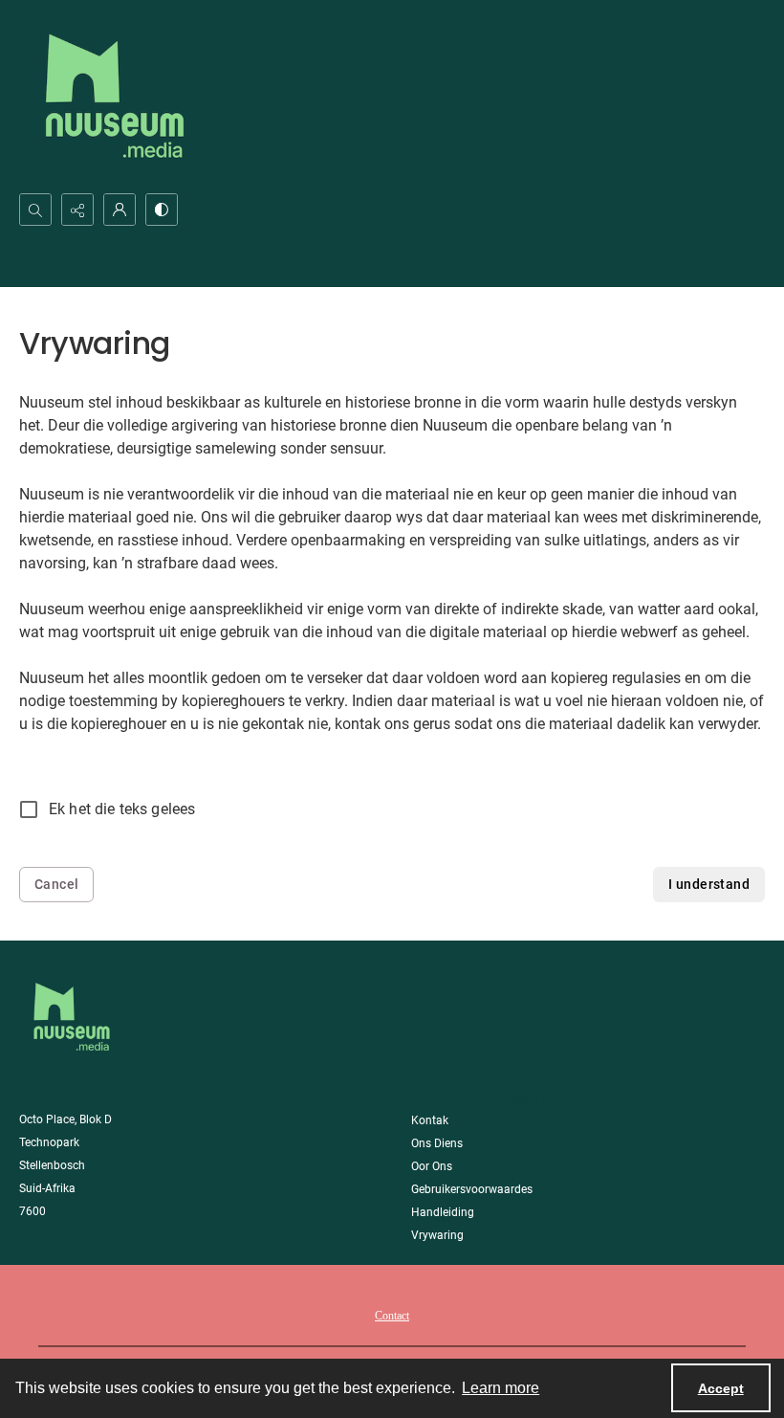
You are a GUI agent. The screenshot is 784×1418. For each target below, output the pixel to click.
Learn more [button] (500, 1388)
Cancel (56, 884)
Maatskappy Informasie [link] (488, 1101)
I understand (709, 884)
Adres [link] (38, 1101)
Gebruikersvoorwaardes (472, 1189)
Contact (392, 1315)
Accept (721, 1388)
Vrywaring (437, 1235)
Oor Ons (431, 1166)
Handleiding (442, 1212)
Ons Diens (437, 1143)
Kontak (429, 1120)
